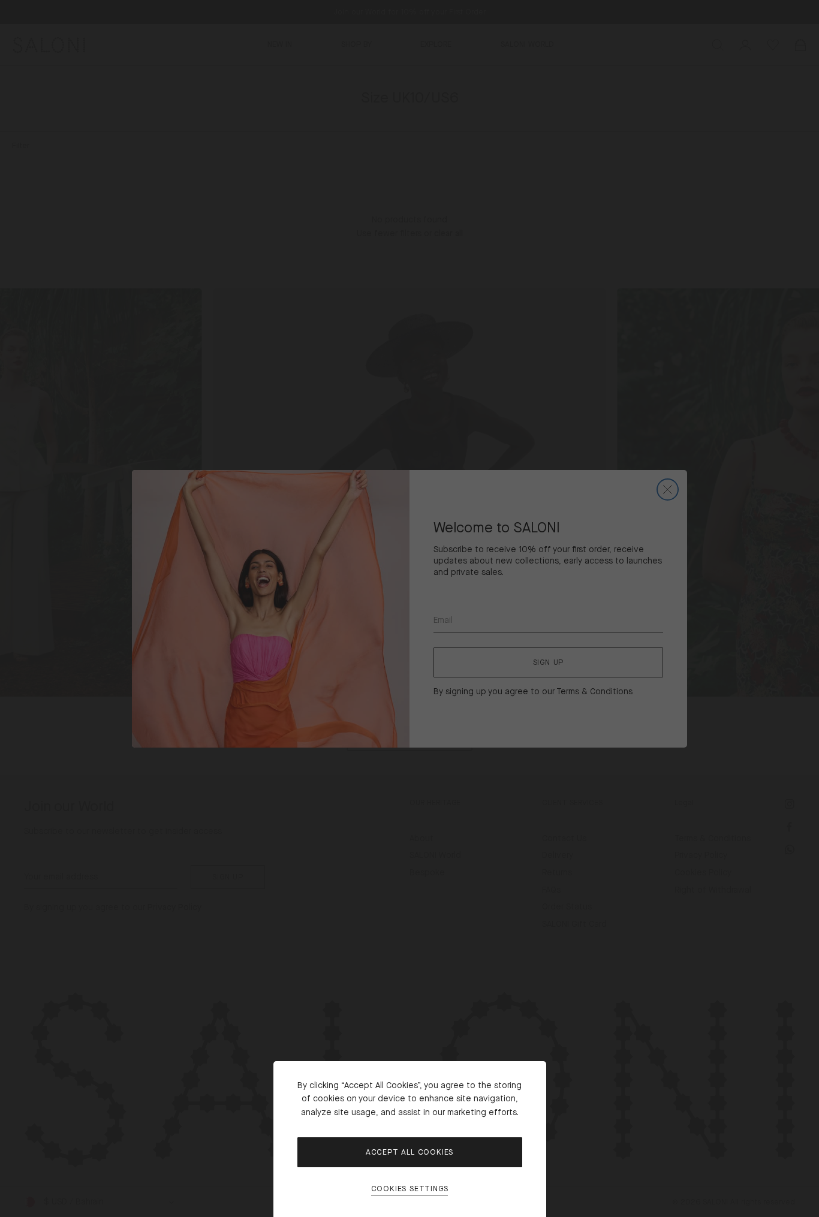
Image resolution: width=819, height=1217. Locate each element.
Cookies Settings (409, 1189)
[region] (409, 608)
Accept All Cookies (409, 1152)
